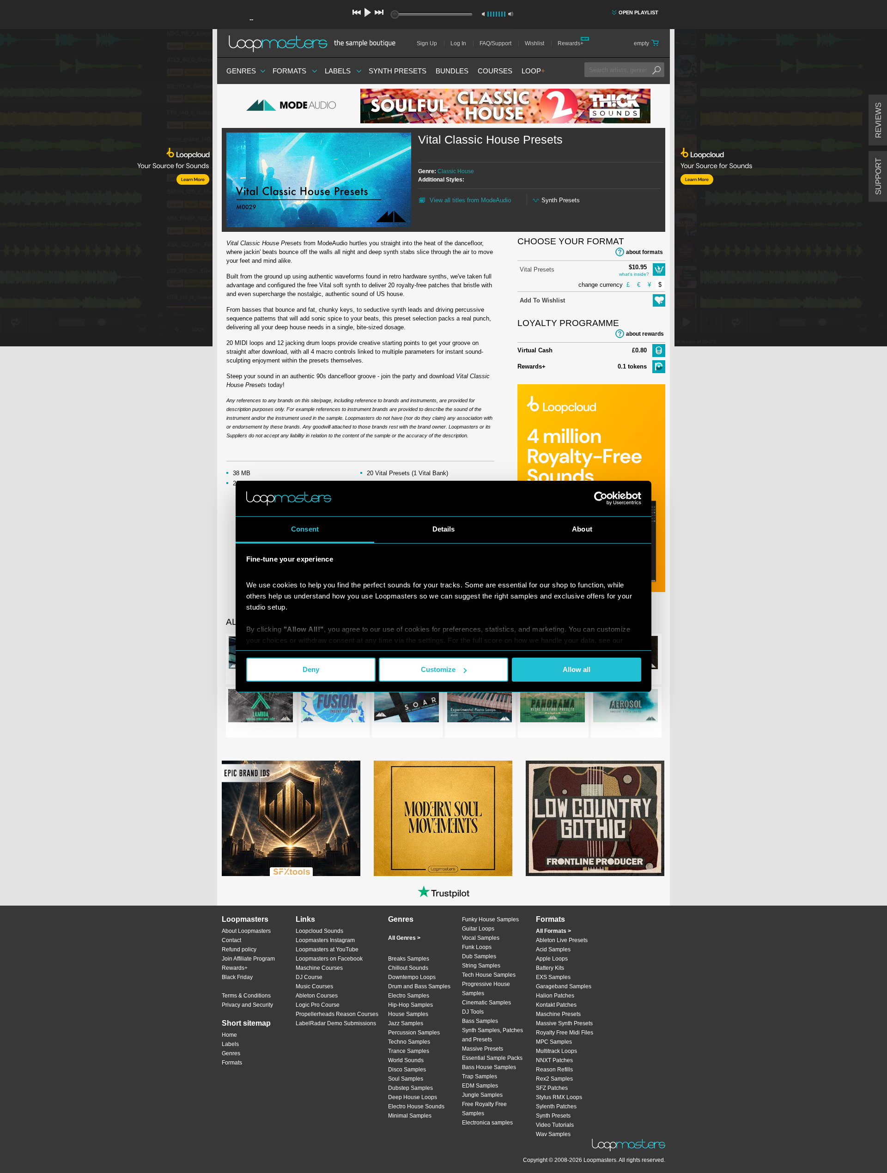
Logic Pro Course (318, 1005)
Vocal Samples (480, 938)
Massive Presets (482, 1049)
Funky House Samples (490, 919)
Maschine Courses (319, 968)
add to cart (659, 269)
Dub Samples (479, 956)
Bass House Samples (489, 1067)
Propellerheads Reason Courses (337, 1014)
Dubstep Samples (410, 1088)
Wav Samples (553, 1134)
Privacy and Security (247, 1005)
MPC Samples (554, 1042)
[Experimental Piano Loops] (479, 707)
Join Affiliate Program (248, 958)
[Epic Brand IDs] (291, 818)
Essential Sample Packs (492, 1058)
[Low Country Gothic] (595, 818)
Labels (338, 71)
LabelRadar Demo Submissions (336, 1023)
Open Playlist (638, 12)
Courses (495, 71)
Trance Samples (408, 1051)
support (878, 176)
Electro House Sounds (416, 1106)
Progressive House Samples (486, 989)
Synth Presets (397, 71)
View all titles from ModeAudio (470, 200)
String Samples (481, 965)
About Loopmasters (246, 931)
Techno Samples (409, 1042)
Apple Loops (552, 958)
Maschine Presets (558, 1014)
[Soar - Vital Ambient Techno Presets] (406, 707)
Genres (241, 71)
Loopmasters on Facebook (329, 958)
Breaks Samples (408, 958)
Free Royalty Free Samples (484, 1109)
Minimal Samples (409, 1116)
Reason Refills (554, 1069)
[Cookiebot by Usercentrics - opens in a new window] (600, 498)
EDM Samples (480, 1085)
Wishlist (534, 43)
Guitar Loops (478, 928)
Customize (438, 669)
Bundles (452, 71)
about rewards (645, 334)
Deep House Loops (412, 1097)
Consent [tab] (305, 529)
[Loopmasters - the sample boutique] (315, 43)
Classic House (455, 171)
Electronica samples (487, 1122)
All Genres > (404, 938)
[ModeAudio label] (291, 106)
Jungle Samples (482, 1095)
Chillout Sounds (408, 968)
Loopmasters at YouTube (327, 949)
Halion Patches (555, 995)
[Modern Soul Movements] (443, 818)
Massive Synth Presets (564, 1023)
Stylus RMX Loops (559, 1097)
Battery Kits (550, 968)
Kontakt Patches (556, 1005)
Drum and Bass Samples (419, 986)
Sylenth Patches (556, 1106)
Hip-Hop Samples (410, 1005)
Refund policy (239, 949)
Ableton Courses (317, 995)
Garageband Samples (563, 986)
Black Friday (237, 977)
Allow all (576, 669)
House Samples (408, 1014)
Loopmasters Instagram (325, 940)
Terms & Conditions (246, 995)
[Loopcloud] (106, 189)
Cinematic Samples (486, 1002)
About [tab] (582, 529)
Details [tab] (443, 529)
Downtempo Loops (412, 977)
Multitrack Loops (556, 1051)
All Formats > (553, 931)
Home (229, 1035)
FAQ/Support (495, 43)
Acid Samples (553, 949)
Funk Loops (477, 947)
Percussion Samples (414, 1032)
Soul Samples (405, 1079)
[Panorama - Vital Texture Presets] (552, 707)
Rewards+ (570, 43)
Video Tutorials (555, 1125)
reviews (878, 120)
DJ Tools (473, 1012)
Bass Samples (480, 1021)
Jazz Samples (405, 1023)
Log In (458, 43)
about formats (644, 252)
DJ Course (309, 977)
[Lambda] (260, 707)
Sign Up (427, 43)
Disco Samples (407, 1069)
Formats (289, 71)
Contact (231, 940)
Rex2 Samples (554, 1079)
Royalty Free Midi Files (564, 1032)
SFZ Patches (552, 1088)
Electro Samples (408, 995)
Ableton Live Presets (562, 940)
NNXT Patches (554, 1060)
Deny (311, 669)
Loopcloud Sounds (319, 931)
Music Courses (314, 986)
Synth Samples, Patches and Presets (492, 1035)
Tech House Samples (489, 975)
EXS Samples (553, 977)
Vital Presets (537, 269)
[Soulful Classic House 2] (505, 106)
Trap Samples (479, 1076)
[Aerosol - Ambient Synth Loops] (625, 707)
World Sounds (406, 1060)
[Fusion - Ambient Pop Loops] (333, 707)
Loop (533, 71)
